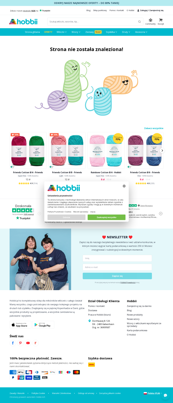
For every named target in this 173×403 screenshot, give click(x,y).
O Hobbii (130, 10)
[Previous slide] (10, 150)
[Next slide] (162, 150)
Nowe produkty (135, 314)
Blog (88, 10)
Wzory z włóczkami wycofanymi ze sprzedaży (144, 325)
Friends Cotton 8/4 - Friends (28, 172)
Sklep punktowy (100, 10)
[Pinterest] (20, 343)
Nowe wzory (133, 319)
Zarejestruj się (156, 10)
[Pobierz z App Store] (20, 324)
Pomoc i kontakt (116, 10)
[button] (161, 21)
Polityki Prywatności (128, 282)
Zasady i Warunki (17, 393)
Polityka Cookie (38, 393)
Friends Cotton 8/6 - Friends (145, 172)
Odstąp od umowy (86, 393)
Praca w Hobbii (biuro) (99, 314)
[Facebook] (13, 343)
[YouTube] (28, 343)
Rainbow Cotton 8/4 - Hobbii (106, 172)
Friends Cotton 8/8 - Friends (67, 172)
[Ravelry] (35, 343)
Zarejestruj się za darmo (139, 306)
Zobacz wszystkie (153, 128)
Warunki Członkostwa (61, 393)
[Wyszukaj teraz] (139, 21)
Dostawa (92, 310)
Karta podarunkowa (137, 330)
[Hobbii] (23, 21)
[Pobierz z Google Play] (43, 324)
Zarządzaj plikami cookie (110, 393)
